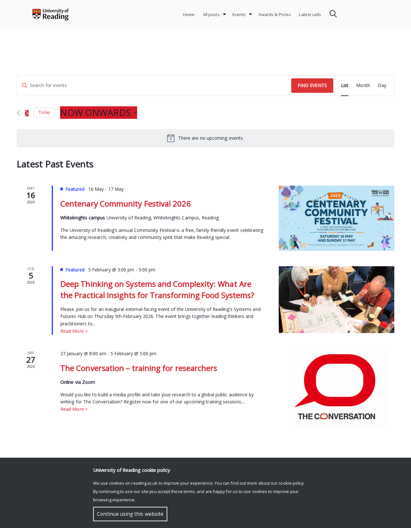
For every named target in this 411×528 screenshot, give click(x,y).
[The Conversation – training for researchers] (336, 388)
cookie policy (290, 483)
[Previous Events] (18, 113)
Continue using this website (130, 514)
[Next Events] (27, 113)
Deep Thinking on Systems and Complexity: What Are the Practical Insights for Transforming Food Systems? (157, 289)
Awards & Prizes (274, 14)
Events (239, 14)
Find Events (312, 85)
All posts (211, 14)
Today (44, 112)
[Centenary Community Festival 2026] (336, 218)
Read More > (74, 331)
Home (189, 14)
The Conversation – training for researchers (138, 368)
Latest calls (310, 14)
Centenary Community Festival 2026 (125, 203)
